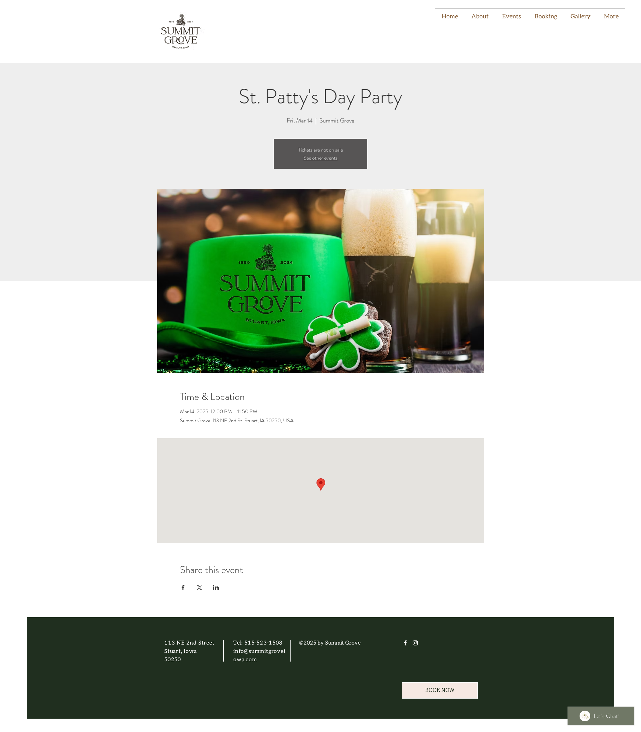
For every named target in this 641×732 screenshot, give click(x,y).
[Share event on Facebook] (183, 587)
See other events (320, 158)
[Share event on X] (199, 587)
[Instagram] (415, 643)
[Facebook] (405, 643)
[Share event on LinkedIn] (216, 587)
